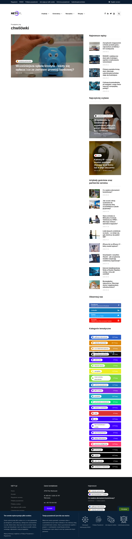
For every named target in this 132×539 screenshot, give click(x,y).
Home (13, 491)
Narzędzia (69, 13)
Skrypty (80, 13)
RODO (21, 2)
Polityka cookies (16, 504)
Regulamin (14, 2)
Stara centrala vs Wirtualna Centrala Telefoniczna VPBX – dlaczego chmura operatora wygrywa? (110, 220)
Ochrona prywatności (63, 2)
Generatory (56, 13)
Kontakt (13, 494)
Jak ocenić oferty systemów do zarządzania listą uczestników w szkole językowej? (111, 204)
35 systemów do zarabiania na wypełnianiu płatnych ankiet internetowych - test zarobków (105, 125)
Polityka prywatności (31, 2)
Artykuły (44, 13)
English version (115, 2)
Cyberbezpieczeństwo (78, 2)
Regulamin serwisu (17, 497)
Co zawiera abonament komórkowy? (101, 498)
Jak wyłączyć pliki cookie (47, 2)
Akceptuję (124, 509)
